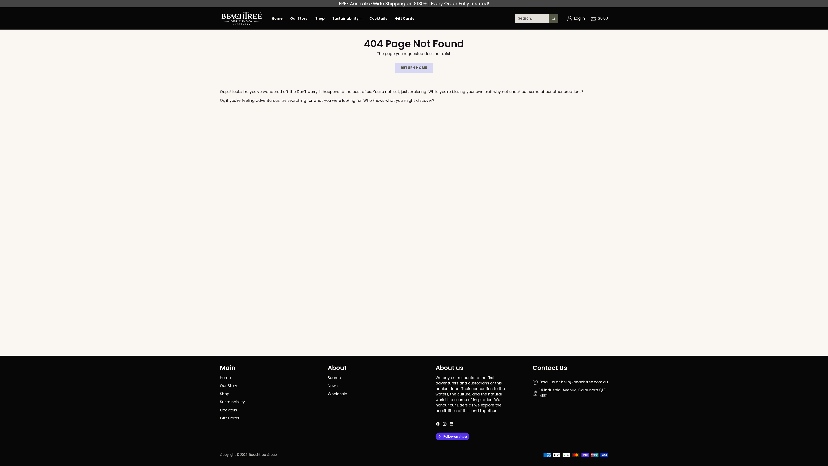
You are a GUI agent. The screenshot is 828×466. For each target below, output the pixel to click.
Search (334, 377)
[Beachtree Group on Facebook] (437, 424)
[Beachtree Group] (241, 18)
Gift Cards (229, 418)
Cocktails (228, 410)
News (333, 385)
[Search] (553, 18)
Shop (224, 394)
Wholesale (337, 394)
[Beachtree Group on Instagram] (444, 424)
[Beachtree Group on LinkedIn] (451, 424)
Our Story (228, 385)
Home (225, 377)
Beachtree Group (263, 454)
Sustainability (232, 402)
